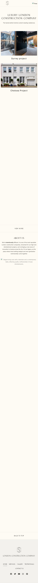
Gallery (20, 564)
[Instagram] (23, 574)
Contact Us (19, 568)
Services (12, 564)
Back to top (19, 536)
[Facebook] (11, 574)
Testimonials (29, 564)
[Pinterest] (27, 574)
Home (5, 564)
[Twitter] (15, 574)
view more (19, 229)
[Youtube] (19, 574)
